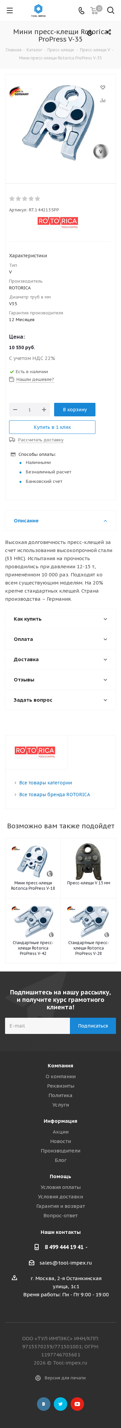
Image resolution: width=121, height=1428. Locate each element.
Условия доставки (60, 1196)
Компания (60, 1065)
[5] (38, 199)
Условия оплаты (61, 1187)
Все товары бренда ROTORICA (54, 794)
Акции (61, 1131)
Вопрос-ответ (60, 1215)
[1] (12, 199)
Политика (60, 1095)
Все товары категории (45, 783)
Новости (60, 1141)
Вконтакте (43, 1404)
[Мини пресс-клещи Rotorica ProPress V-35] (60, 123)
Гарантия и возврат (60, 1206)
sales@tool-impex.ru (66, 1263)
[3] (25, 199)
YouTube (77, 1404)
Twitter (60, 1404)
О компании (61, 1076)
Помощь (60, 1176)
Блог (61, 1160)
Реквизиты (60, 1086)
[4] (31, 199)
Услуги (60, 1104)
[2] (18, 199)
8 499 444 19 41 (64, 1247)
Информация (60, 1121)
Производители (60, 1150)
